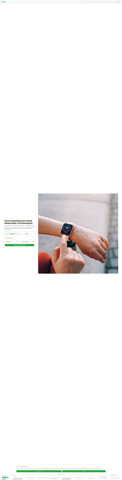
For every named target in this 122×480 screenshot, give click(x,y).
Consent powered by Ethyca (101, 476)
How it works (85, 1)
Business (98, 1)
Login (114, 1)
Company (106, 1)
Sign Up (118, 1)
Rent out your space (92, 1)
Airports (102, 1)
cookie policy (87, 468)
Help (110, 1)
